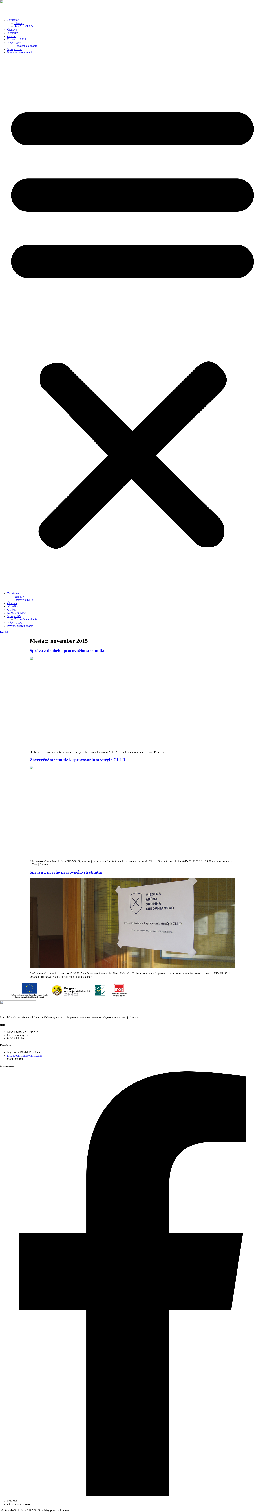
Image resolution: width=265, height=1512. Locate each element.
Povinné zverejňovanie (20, 52)
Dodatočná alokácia (25, 45)
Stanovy (19, 23)
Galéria (11, 36)
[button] (132, 323)
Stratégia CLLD (23, 26)
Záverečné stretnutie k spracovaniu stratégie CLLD (77, 759)
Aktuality (12, 32)
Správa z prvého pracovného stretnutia (66, 872)
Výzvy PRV (14, 42)
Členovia (12, 29)
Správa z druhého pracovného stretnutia (67, 650)
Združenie (13, 19)
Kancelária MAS (16, 39)
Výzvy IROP (14, 49)
